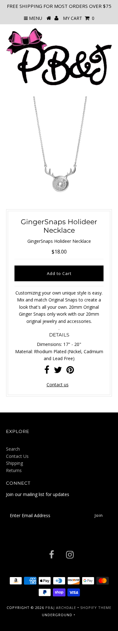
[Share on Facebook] (46, 371)
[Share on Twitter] (58, 371)
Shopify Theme (95, 607)
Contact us (58, 385)
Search (13, 449)
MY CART (78, 18)
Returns (14, 470)
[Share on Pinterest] (70, 371)
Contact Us (17, 456)
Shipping (14, 463)
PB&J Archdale (60, 607)
